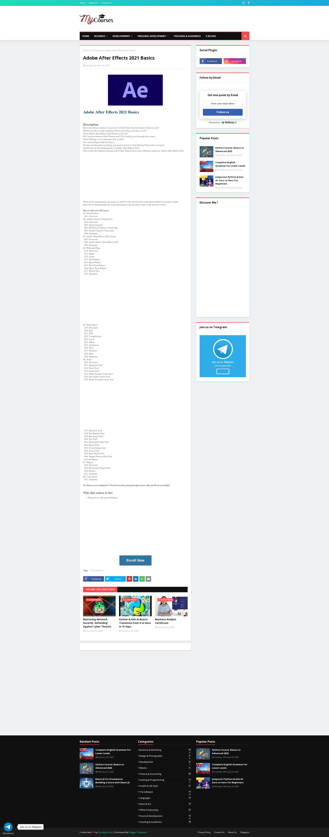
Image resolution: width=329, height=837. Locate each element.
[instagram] (243, 3)
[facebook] (248, 3)
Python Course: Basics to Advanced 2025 (229, 149)
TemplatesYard (105, 832)
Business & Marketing (165, 749)
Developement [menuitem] (121, 36)
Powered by (214, 122)
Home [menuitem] (85, 36)
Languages (165, 797)
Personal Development (165, 815)
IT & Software (97, 50)
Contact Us (106, 2)
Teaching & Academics (165, 821)
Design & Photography (165, 755)
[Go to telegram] (8, 827)
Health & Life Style (165, 785)
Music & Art (165, 803)
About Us (93, 2)
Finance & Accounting (165, 773)
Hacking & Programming (165, 779)
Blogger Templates (138, 832)
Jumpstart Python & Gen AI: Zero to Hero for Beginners (229, 180)
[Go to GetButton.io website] (8, 833)
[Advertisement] (187, 18)
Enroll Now (135, 560)
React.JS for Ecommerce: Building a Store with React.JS (112, 780)
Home (83, 2)
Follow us (223, 112)
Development (165, 761)
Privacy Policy (204, 832)
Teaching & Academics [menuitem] (187, 36)
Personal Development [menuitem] (152, 36)
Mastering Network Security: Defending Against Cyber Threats (97, 623)
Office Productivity (165, 809)
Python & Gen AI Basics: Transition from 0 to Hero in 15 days (135, 623)
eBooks (164, 767)
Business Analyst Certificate (165, 621)
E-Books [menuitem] (211, 36)
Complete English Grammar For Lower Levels (230, 164)
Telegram (244, 832)
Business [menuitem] (99, 36)
